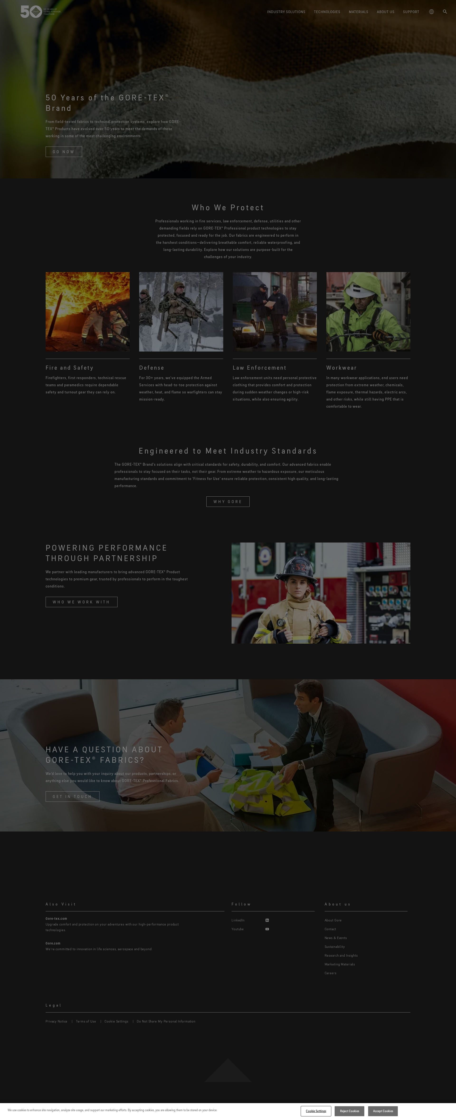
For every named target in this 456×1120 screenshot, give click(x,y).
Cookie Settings (316, 1111)
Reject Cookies (349, 1111)
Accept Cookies (383, 1111)
